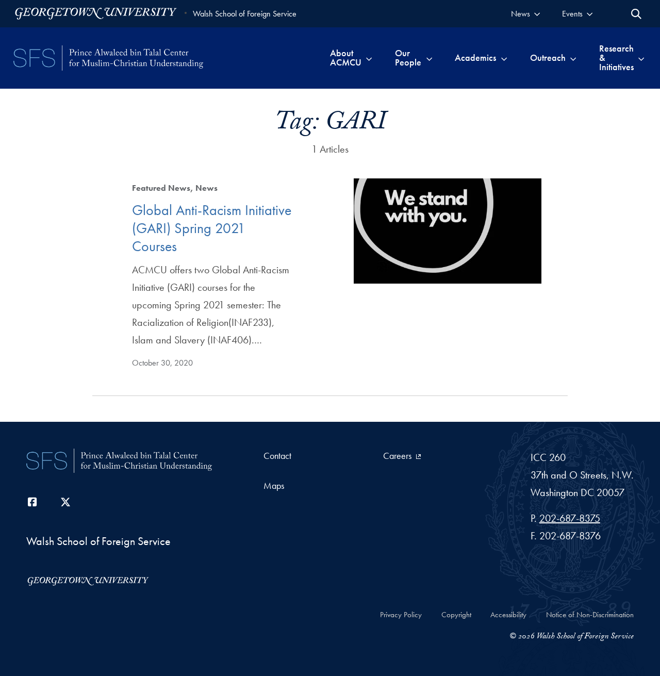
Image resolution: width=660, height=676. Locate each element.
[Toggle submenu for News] (537, 13)
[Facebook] (32, 502)
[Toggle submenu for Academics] (504, 57)
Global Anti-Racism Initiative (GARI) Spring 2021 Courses (211, 228)
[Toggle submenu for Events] (590, 13)
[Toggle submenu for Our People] (429, 57)
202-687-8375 (569, 518)
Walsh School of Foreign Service (244, 13)
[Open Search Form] (636, 14)
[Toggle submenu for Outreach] (573, 57)
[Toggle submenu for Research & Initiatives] (641, 57)
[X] (65, 502)
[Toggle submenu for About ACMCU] (369, 57)
